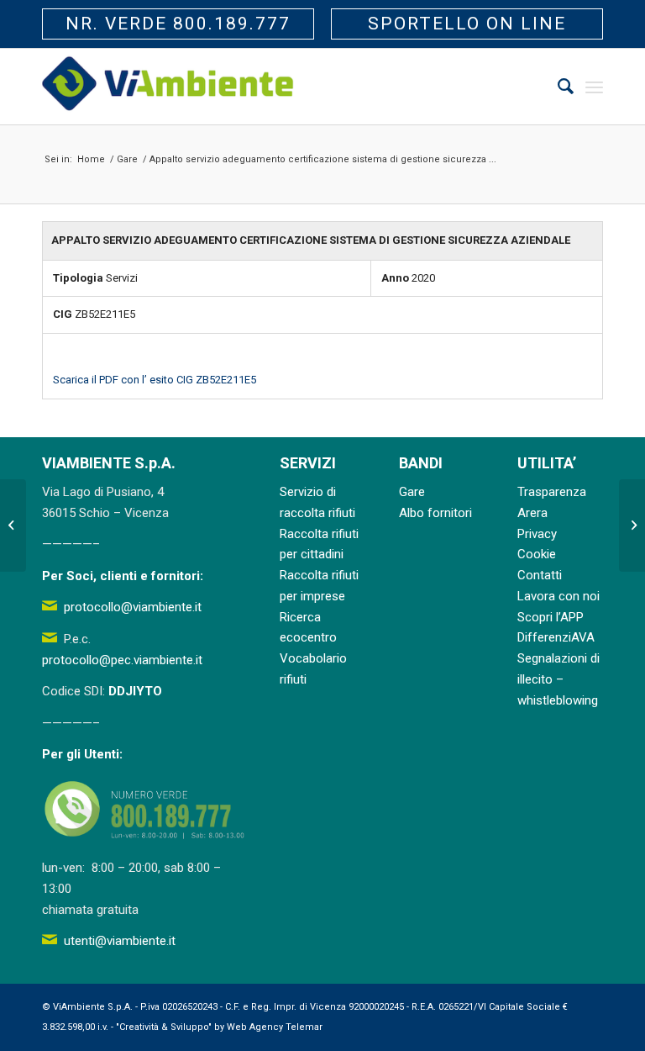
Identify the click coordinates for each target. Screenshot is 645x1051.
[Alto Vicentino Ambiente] (168, 86)
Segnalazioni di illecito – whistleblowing (558, 679)
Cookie (536, 554)
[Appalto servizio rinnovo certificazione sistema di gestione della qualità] (13, 525)
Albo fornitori (435, 512)
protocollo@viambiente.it (133, 607)
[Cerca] (557, 86)
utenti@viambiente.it (120, 940)
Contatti (539, 575)
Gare (412, 491)
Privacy (537, 533)
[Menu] (594, 86)
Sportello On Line (467, 23)
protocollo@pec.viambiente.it (122, 660)
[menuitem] (557, 86)
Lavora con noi (558, 596)
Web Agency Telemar (274, 1027)
